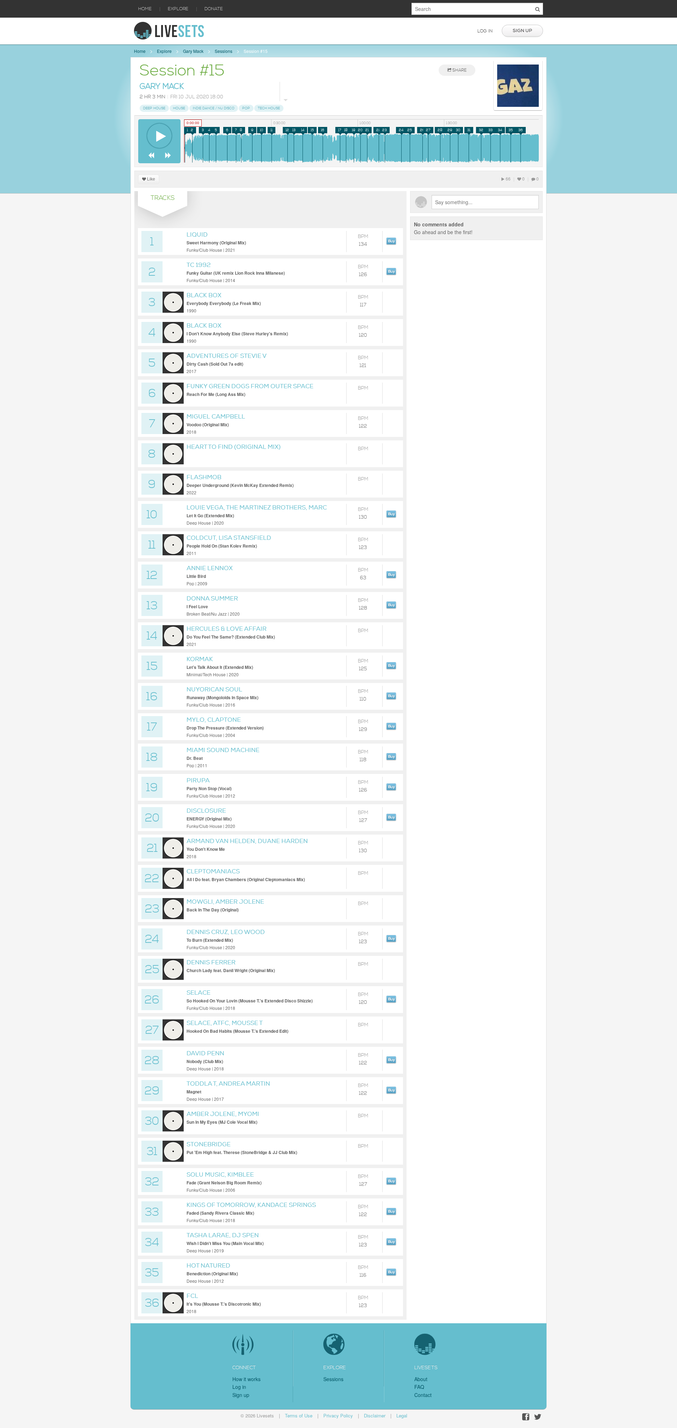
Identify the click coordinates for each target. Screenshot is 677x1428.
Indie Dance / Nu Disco (213, 108)
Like (150, 179)
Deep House (154, 108)
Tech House (269, 108)
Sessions (223, 51)
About (420, 1379)
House (179, 108)
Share (458, 70)
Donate (214, 9)
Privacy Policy (338, 1415)
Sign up (522, 30)
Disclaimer (374, 1415)
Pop (246, 108)
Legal (401, 1415)
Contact (423, 1394)
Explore (178, 9)
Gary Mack (193, 51)
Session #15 (256, 51)
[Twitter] (537, 1417)
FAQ (419, 1386)
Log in (485, 31)
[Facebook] (525, 1417)
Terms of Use (298, 1415)
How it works (246, 1379)
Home (145, 9)
